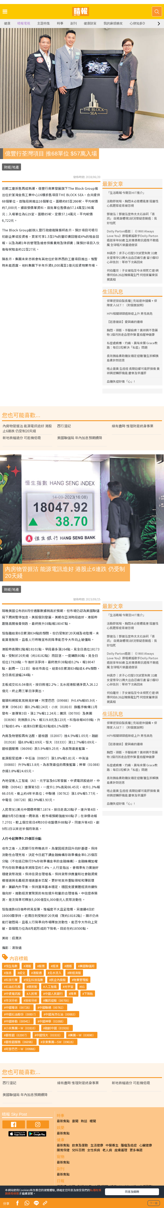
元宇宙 (68, 986)
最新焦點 (63, 1120)
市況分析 (12, 1000)
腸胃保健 (63, 1149)
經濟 (55, 966)
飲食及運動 (80, 1145)
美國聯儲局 (87, 966)
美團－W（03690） (82, 1035)
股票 (42, 966)
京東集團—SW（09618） (58, 1042)
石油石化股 (13, 986)
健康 (7, 23)
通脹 (69, 966)
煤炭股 (32, 986)
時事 (60, 23)
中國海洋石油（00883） (61, 1014)
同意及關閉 (132, 1192)
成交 (22, 973)
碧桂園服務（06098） (20, 1042)
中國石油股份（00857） (22, 1014)
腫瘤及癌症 (129, 1145)
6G (83, 986)
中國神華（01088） (52, 1021)
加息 (9, 973)
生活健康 (96, 1145)
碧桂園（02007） (17, 1035)
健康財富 (90, 23)
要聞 (75, 1120)
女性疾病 (93, 1149)
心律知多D (137, 23)
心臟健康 (145, 1145)
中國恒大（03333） (49, 1035)
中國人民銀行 (54, 993)
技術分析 (31, 1000)
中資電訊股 (13, 993)
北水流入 (55, 973)
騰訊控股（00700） (58, 1000)
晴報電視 (23, 23)
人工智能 (51, 986)
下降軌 (88, 993)
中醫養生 (112, 1145)
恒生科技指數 (34, 980)
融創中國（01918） (58, 1028)
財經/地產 (11, 166)
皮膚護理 (120, 1149)
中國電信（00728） (19, 1007)
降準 (73, 993)
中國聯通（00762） (52, 1007)
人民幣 (32, 993)
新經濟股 (75, 973)
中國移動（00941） (19, 1021)
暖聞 (93, 1120)
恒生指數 (12, 966)
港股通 (37, 973)
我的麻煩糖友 (113, 23)
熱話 (84, 1120)
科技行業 (12, 980)
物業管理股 (80, 980)
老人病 (107, 1149)
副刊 (73, 23)
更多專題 (136, 1149)
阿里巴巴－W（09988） (21, 1049)
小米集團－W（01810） (21, 1028)
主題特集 (43, 23)
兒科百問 (78, 1149)
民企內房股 (58, 980)
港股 (28, 966)
